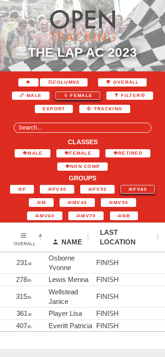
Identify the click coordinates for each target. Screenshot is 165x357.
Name (71, 242)
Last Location (118, 237)
